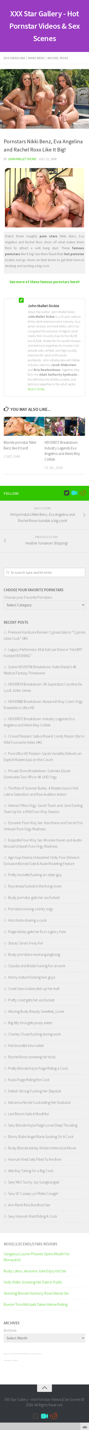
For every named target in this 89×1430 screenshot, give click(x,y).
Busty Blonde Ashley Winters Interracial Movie (42, 1148)
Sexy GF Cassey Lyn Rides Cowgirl (33, 1193)
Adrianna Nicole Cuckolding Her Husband (39, 1102)
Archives (10, 1330)
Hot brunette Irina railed (26, 1045)
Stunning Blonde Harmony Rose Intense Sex (36, 1293)
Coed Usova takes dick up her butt (33, 988)
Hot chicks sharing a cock (27, 920)
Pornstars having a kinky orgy (30, 909)
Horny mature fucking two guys (31, 977)
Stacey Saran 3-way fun (25, 943)
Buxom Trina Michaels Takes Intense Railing (35, 1304)
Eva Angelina (14, 58)
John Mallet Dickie (22, 159)
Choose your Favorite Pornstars (28, 597)
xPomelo (6, 1360)
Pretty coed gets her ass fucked (31, 1000)
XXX (4, 1354)
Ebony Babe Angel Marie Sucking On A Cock (41, 1136)
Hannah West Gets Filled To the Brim (34, 1159)
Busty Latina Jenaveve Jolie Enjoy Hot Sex (35, 1271)
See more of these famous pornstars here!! (44, 281)
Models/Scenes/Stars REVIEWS (30, 1244)
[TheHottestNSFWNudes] (82, 493)
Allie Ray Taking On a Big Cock (30, 1170)
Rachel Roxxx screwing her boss (31, 1057)
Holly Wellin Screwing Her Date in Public (33, 1282)
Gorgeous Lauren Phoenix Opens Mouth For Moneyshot (37, 1257)
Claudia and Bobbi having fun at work (36, 965)
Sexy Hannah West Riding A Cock (32, 1216)
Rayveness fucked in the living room (35, 886)
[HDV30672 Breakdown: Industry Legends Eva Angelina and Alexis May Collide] (64, 426)
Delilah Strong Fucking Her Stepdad (34, 1091)
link (85, 1353)
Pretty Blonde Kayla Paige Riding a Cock (38, 1068)
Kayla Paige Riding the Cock (29, 1079)
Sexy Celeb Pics (9, 1354)
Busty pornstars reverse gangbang (34, 954)
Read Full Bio (36, 389)
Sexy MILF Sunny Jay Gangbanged (33, 1182)
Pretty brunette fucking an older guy (35, 874)
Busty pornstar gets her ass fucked (34, 897)
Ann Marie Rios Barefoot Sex (29, 1205)
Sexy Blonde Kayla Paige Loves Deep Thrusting (42, 1125)
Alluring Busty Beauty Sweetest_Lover (36, 1011)
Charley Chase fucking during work (34, 1034)
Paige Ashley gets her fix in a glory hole (37, 931)
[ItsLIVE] (74, 493)
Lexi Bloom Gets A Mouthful (28, 1113)
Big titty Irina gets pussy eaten (30, 1022)
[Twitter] (66, 493)
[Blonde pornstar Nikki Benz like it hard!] (24, 426)
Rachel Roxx (57, 58)
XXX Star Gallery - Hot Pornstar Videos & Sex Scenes (44, 26)
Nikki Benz (36, 58)
